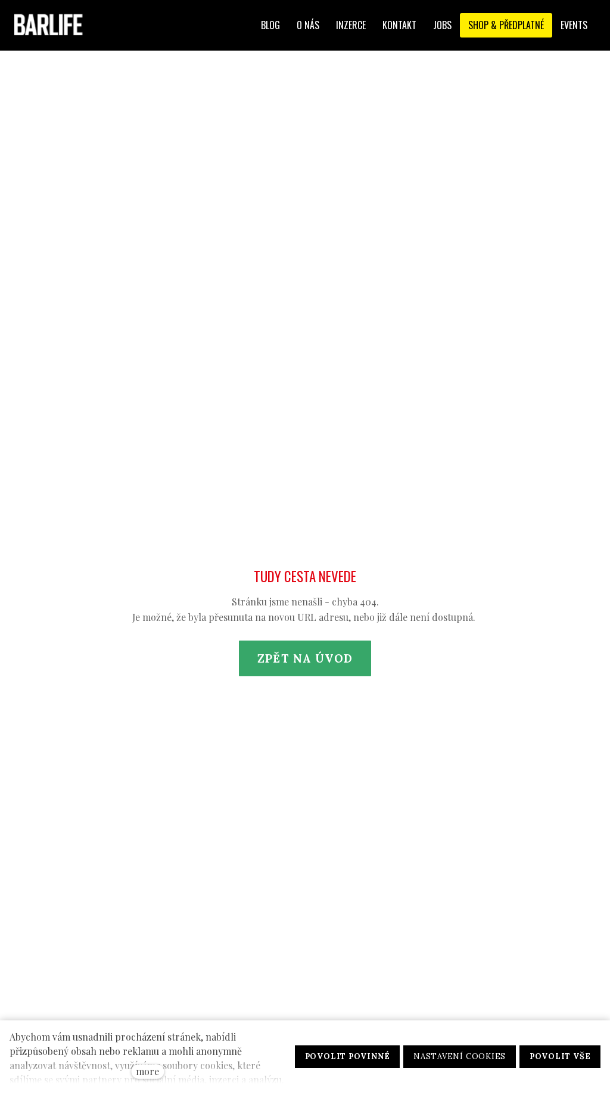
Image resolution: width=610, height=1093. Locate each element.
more (147, 1071)
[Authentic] (51, 25)
